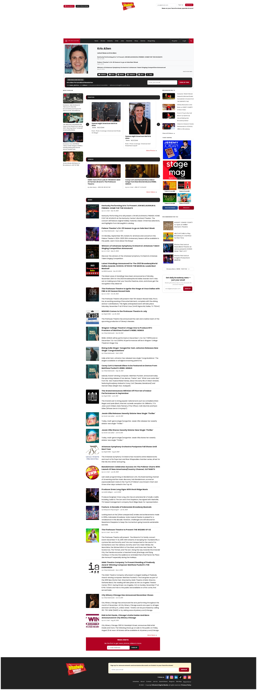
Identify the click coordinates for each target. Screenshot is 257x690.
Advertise (136, 681)
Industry (110, 41)
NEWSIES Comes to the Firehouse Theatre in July (124, 311)
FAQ (150, 74)
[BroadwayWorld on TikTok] (180, 677)
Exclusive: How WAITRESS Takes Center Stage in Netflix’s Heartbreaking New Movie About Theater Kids (73, 141)
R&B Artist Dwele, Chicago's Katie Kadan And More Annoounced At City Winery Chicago (125, 616)
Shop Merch (70, 6)
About (142, 681)
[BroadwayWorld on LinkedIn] (176, 677)
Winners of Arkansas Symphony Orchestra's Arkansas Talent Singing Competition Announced (131, 67)
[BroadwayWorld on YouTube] (189, 677)
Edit (142, 74)
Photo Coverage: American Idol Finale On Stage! (106, 132)
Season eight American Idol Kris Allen (104, 125)
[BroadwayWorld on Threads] (185, 677)
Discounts (186, 208)
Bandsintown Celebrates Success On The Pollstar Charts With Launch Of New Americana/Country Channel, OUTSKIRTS (131, 468)
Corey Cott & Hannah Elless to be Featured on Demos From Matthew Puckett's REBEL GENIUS (129, 366)
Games (142, 41)
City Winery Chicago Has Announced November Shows (127, 595)
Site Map (179, 681)
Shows (103, 41)
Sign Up (134, 648)
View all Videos (167, 133)
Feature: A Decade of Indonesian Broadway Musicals (126, 507)
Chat (116, 41)
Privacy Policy (186, 685)
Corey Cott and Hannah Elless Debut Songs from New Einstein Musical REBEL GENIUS (140, 182)
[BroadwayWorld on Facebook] (167, 677)
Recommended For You (170, 217)
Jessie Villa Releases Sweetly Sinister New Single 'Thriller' (128, 413)
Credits (132, 74)
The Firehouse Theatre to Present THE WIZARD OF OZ (126, 529)
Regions (171, 681)
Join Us (155, 681)
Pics (112, 74)
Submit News (163, 681)
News (96, 41)
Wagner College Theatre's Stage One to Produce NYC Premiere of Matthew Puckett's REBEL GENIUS (127, 329)
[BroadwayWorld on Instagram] (171, 677)
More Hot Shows (170, 208)
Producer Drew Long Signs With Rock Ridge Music (125, 489)
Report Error (187, 682)
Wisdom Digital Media (160, 685)
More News (151, 635)
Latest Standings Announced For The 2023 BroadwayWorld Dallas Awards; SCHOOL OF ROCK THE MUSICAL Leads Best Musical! (129, 266)
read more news (187, 71)
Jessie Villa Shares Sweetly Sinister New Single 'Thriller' (127, 430)
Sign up (188, 289)
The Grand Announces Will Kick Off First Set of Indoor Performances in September (126, 392)
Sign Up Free (184, 82)
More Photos (150, 151)
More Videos (150, 192)
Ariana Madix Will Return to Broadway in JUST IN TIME (71, 159)
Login (184, 41)
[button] (191, 40)
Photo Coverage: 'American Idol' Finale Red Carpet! (138, 145)
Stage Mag (151, 41)
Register (174, 41)
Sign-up (180, 5)
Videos (103, 74)
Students (129, 41)
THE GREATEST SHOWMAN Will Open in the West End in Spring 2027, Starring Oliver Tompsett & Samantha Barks (73, 122)
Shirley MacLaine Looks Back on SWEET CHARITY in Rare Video (185, 107)
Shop (136, 41)
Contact (148, 681)
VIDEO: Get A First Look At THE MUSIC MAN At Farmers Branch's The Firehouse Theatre (104, 182)
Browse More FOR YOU (177, 269)
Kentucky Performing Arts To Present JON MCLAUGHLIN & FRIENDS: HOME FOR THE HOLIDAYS (129, 57)
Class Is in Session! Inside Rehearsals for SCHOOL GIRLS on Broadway (185, 126)
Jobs (122, 41)
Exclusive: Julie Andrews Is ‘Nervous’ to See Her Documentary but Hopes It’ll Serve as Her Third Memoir (72, 103)
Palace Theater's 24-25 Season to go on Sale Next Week (117, 62)
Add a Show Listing (82, 6)
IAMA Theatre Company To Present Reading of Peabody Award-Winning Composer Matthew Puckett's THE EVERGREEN (128, 565)
